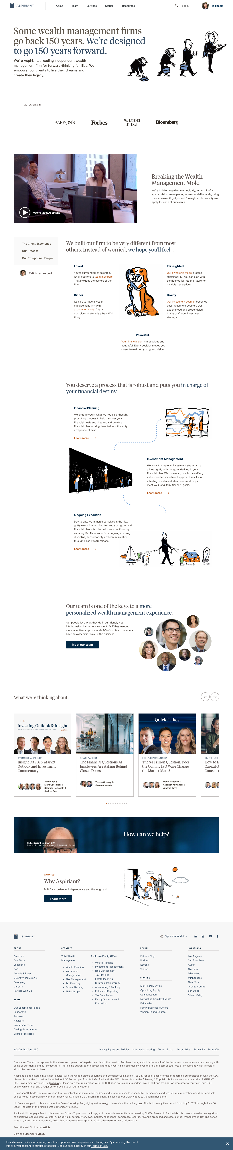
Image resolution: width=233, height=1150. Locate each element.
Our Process (30, 251)
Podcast (144, 960)
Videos (144, 969)
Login (185, 5)
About (59, 5)
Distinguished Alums (25, 1029)
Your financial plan (132, 341)
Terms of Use (165, 1049)
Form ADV (213, 1049)
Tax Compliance (104, 995)
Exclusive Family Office (104, 956)
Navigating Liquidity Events (155, 998)
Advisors (19, 1020)
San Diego (194, 990)
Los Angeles (195, 956)
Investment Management (109, 966)
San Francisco (196, 960)
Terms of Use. (99, 1145)
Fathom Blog (147, 956)
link (140, 1103)
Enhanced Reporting (106, 991)
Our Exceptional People (37, 258)
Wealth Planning (75, 967)
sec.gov (54, 1082)
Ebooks (144, 964)
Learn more (81, 438)
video (41, 1133)
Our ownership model (179, 272)
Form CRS (199, 1049)
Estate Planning (74, 987)
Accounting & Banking (107, 987)
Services (91, 5)
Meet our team (82, 644)
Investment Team (23, 1025)
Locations (19, 964)
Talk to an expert (40, 273)
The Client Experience (36, 243)
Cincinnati (193, 969)
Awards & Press (22, 973)
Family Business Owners (154, 1007)
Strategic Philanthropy (107, 982)
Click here (107, 1120)
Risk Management (76, 979)
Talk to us (217, 5)
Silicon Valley (195, 995)
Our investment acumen (181, 301)
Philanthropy (73, 991)
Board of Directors (24, 1033)
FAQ (16, 969)
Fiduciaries (146, 1003)
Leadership (20, 1011)
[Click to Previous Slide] (205, 697)
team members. (104, 276)
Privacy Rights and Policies (114, 1049)
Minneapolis (195, 977)
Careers (18, 986)
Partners (18, 1016)
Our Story (19, 960)
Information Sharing (144, 1049)
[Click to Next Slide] (214, 697)
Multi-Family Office (151, 985)
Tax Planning (73, 983)
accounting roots (84, 309)
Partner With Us (23, 990)
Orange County (196, 986)
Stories (109, 5)
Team (75, 5)
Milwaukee (194, 973)
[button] (227, 1143)
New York (193, 982)
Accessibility (184, 1049)
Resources (128, 5)
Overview (19, 956)
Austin (191, 964)
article (46, 1127)
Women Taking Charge (153, 1011)
